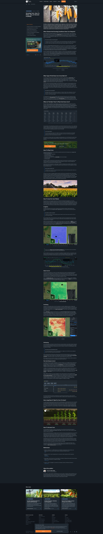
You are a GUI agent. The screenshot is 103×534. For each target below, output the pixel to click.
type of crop (59, 34)
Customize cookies (60, 531)
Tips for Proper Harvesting (31, 35)
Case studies (66, 517)
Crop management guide (68, 520)
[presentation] (63, 70)
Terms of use (27, 532)
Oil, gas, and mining (41, 521)
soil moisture (73, 222)
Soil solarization (61, 98)
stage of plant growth (58, 309)
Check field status (32, 50)
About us (53, 516)
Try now (50, 146)
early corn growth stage (63, 301)
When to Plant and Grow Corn (31, 29)
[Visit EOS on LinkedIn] (70, 531)
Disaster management (42, 520)
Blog (65, 516)
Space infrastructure (54, 520)
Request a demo (61, 146)
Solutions (27, 520)
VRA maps (47, 311)
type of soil (71, 77)
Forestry (40, 517)
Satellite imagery (46, 1)
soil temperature (52, 97)
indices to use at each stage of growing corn (57, 249)
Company (59, 1)
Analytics (51, 1)
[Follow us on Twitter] (72, 531)
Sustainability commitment (55, 521)
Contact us (63, 1)
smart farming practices (52, 444)
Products (41, 1)
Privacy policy (32, 532)
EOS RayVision (28, 516)
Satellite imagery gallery (68, 521)
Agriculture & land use (42, 516)
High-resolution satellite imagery (30, 521)
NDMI (72, 221)
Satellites (27, 524)
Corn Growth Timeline (30, 33)
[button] (59, 70)
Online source (46, 456)
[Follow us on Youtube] (76, 531)
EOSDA (28, 1)
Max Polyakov (54, 517)
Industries (54, 1)
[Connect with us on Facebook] (68, 531)
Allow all (43, 531)
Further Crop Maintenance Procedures (33, 32)
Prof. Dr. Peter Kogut (51, 470)
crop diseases (60, 364)
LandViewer (27, 517)
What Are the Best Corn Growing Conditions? (34, 26)
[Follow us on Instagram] (74, 531)
